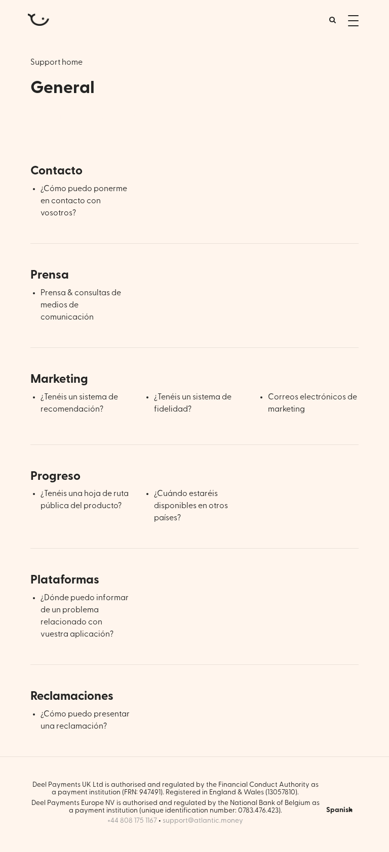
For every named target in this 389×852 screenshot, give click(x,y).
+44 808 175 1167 (132, 820)
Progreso (55, 476)
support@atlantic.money (203, 820)
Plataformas (64, 580)
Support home (56, 62)
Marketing (59, 379)
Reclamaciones (71, 696)
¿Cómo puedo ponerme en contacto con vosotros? (84, 201)
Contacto (56, 171)
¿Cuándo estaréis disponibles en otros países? (191, 505)
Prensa (49, 275)
